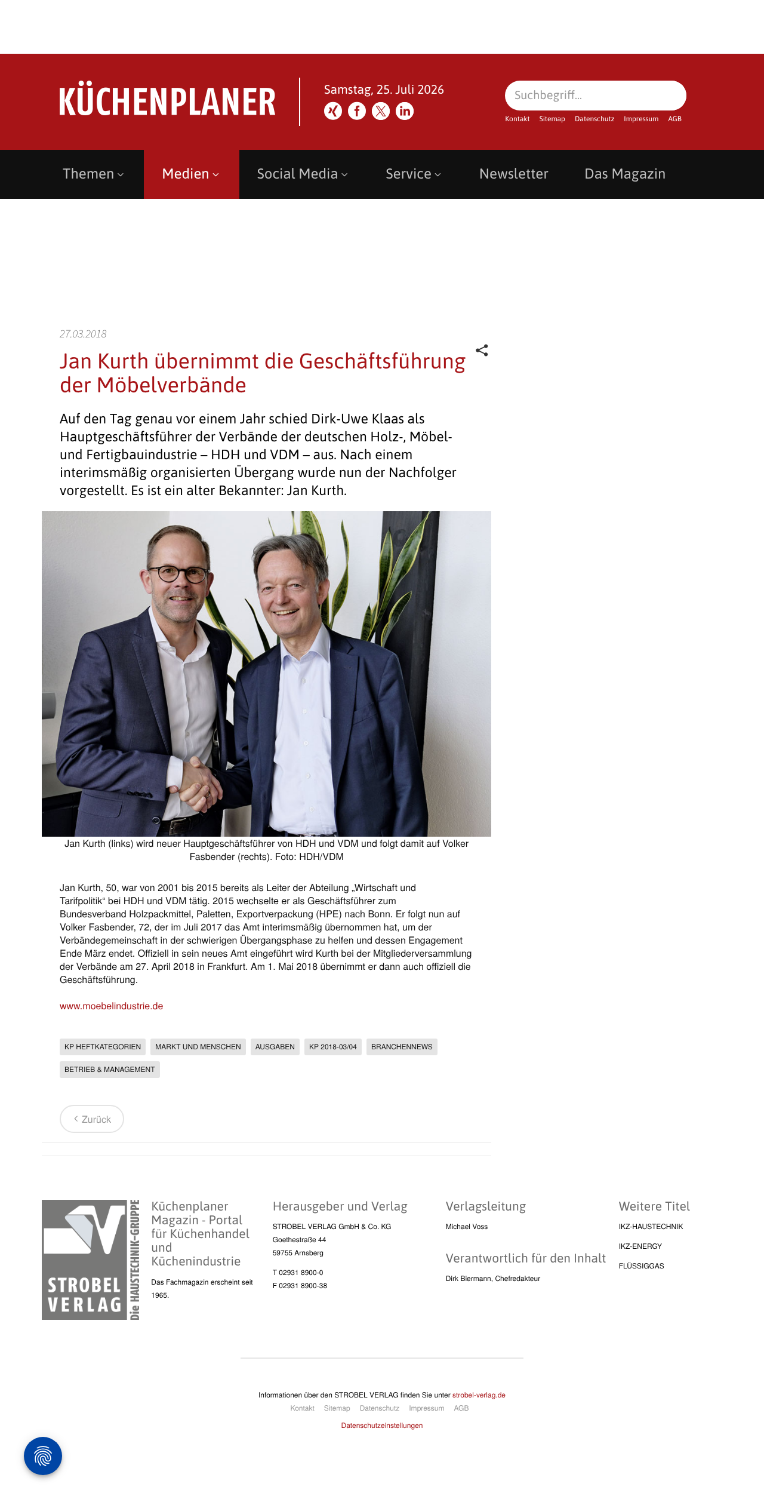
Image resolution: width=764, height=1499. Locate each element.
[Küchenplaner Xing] (333, 111)
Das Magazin (625, 174)
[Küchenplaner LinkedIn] (405, 111)
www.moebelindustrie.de (111, 1005)
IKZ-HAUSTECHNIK (651, 1226)
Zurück (96, 1119)
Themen (88, 174)
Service (409, 174)
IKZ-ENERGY (640, 1246)
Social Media (297, 174)
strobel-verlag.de (479, 1395)
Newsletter (514, 174)
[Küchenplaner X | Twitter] (381, 111)
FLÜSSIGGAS (641, 1266)
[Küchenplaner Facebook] (357, 111)
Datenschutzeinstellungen (382, 1425)
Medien (185, 174)
